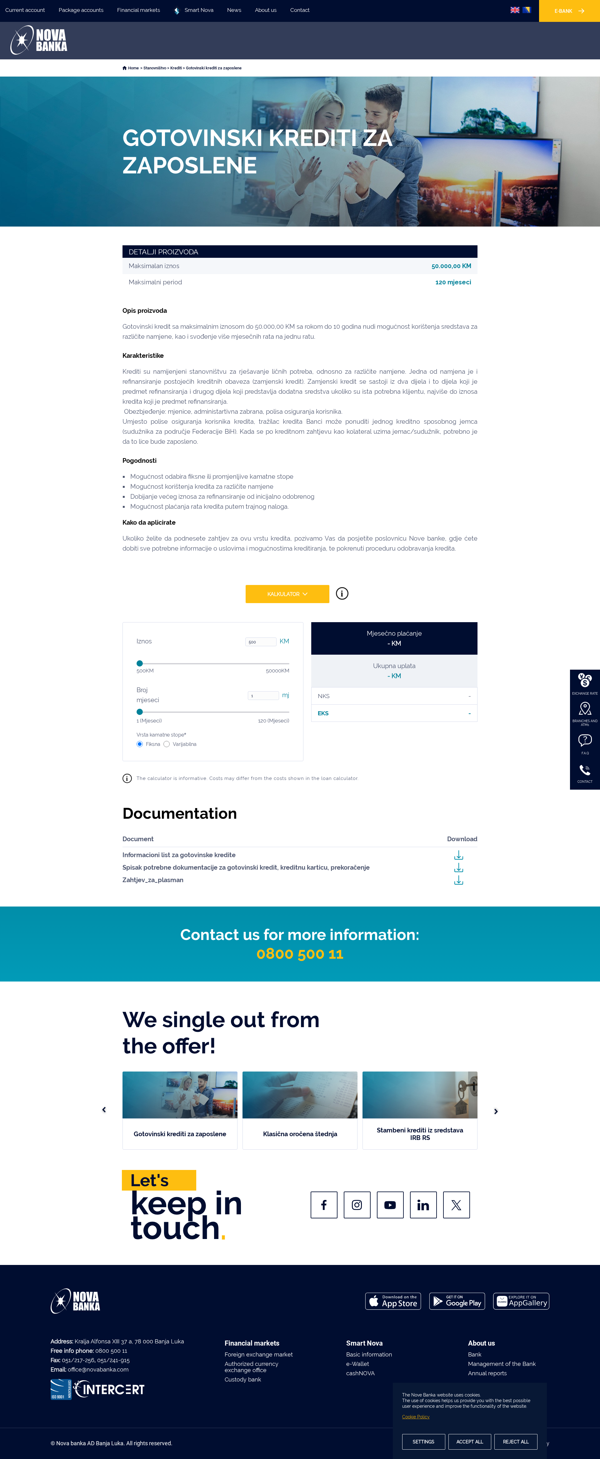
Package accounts (81, 10)
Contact (300, 10)
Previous (104, 1110)
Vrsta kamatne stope (161, 735)
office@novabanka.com (98, 1369)
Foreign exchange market (259, 1355)
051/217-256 (78, 1360)
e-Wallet (357, 1364)
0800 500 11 (299, 953)
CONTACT (585, 781)
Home (133, 68)
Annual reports (487, 1373)
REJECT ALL (516, 1441)
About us (266, 10)
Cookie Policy (416, 1416)
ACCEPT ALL (470, 1441)
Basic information (369, 1355)
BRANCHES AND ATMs (585, 723)
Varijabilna (185, 744)
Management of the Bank (502, 1364)
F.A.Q (585, 753)
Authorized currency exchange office (251, 1367)
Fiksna (153, 744)
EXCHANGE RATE (585, 693)
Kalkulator (283, 594)
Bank (475, 1355)
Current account (25, 10)
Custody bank (243, 1380)
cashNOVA (360, 1373)
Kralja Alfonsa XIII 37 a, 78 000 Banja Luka (129, 1341)
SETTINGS (423, 1441)
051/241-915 (113, 1360)
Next (495, 1110)
